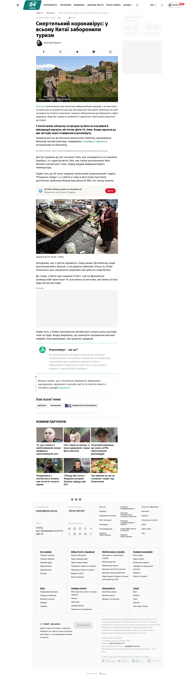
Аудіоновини (45, 570)
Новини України (47, 559)
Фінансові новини (141, 562)
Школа (74, 598)
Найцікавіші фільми (49, 592)
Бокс (135, 592)
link (69, 528)
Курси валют (138, 559)
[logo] (32, 5)
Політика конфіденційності (127, 508)
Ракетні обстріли (78, 555)
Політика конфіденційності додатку (127, 522)
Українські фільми (48, 595)
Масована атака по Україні (83, 570)
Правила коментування (126, 536)
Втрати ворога (77, 577)
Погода (43, 573)
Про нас (102, 507)
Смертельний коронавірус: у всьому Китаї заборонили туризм (83, 13)
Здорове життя (95, 5)
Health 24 (40, 13)
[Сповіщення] (162, 5)
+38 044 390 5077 (76, 511)
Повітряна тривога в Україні (83, 566)
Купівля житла (108, 595)
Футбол (136, 595)
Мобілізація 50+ (109, 562)
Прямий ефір (46, 562)
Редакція (103, 511)
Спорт (136, 588)
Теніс (135, 599)
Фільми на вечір (47, 599)
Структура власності (150, 520)
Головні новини (47, 555)
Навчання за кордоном (81, 609)
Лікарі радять (113, 5)
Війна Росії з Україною (83, 552)
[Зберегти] (110, 52)
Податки (136, 573)
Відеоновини (46, 566)
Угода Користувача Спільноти (128, 529)
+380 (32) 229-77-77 (117, 643)
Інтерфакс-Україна (93, 141)
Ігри (143, 533)
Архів (144, 524)
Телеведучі (103, 524)
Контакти (145, 511)
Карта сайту (146, 529)
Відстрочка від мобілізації (113, 573)
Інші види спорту (140, 606)
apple (123, 660)
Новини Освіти (78, 588)
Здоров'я (64, 387)
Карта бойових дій (79, 559)
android (108, 660)
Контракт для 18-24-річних (113, 569)
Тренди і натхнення (110, 599)
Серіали (43, 606)
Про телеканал (105, 520)
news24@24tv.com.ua (46, 511)
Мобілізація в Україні (113, 552)
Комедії (43, 602)
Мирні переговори (79, 562)
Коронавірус (50, 5)
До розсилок (83, 625)
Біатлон (136, 602)
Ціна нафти (138, 555)
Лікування (65, 5)
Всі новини (45, 552)
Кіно (42, 588)
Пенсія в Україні (140, 576)
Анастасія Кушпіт (52, 43)
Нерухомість (108, 588)
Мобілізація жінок (110, 565)
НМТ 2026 (75, 602)
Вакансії (145, 516)
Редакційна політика (107, 516)
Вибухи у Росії (77, 573)
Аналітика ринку (109, 592)
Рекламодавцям (105, 529)
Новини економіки (142, 552)
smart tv (138, 660)
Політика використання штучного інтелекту (128, 514)
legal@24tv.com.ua (132, 646)
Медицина (79, 5)
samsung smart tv (154, 660)
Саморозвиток (77, 606)
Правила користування (105, 534)
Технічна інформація (150, 507)
